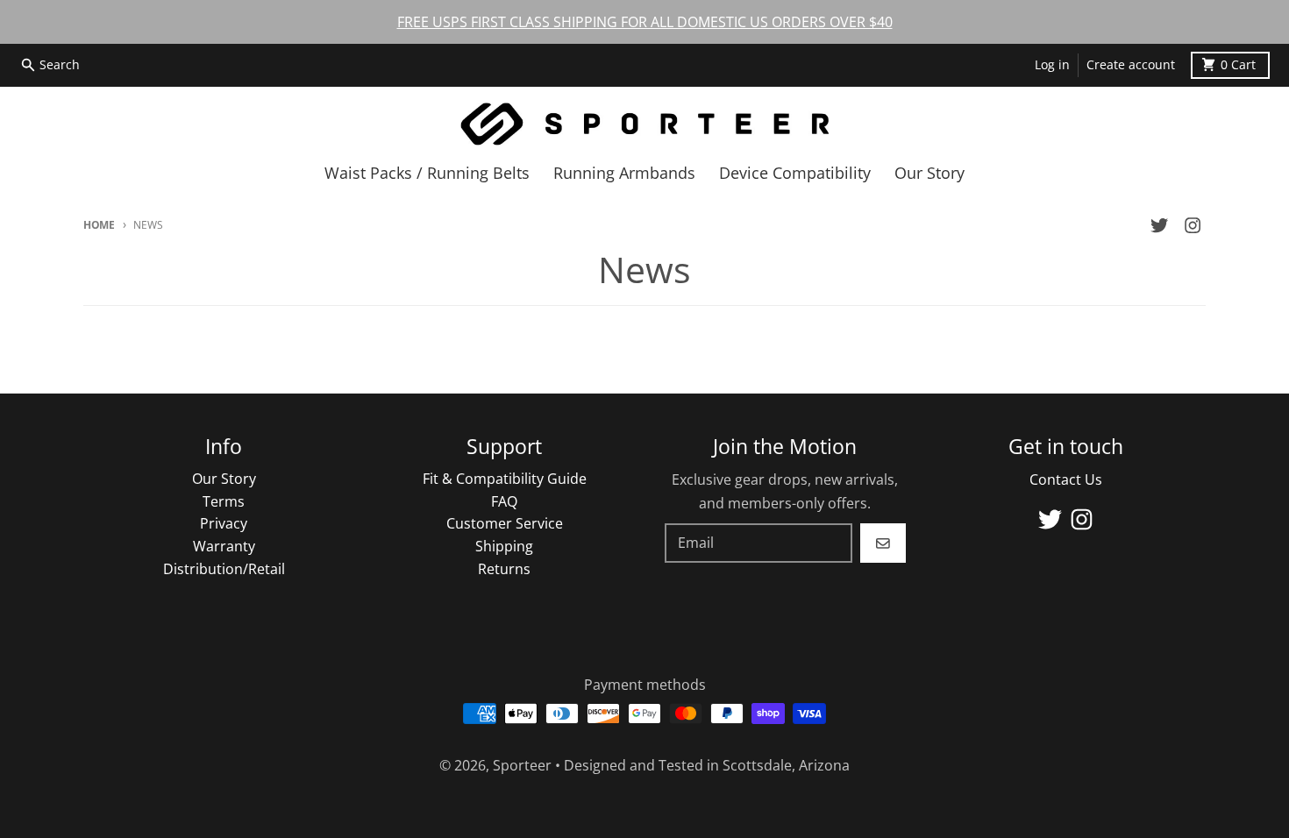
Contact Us (1065, 479)
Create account (1130, 65)
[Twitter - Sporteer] (1159, 225)
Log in (1052, 65)
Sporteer (522, 765)
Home (99, 224)
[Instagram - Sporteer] (1193, 225)
